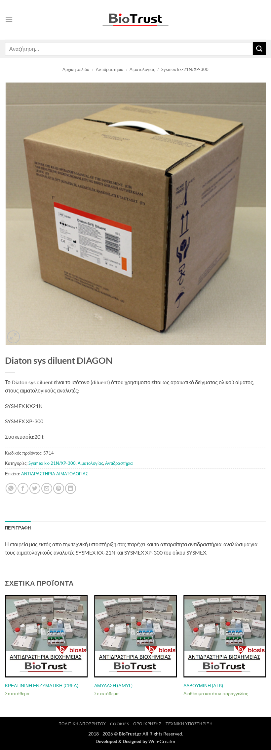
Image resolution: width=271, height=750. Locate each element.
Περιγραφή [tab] (18, 527)
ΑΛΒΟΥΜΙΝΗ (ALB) (203, 685)
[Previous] (5, 655)
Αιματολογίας (142, 69)
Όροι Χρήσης (147, 723)
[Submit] (259, 48)
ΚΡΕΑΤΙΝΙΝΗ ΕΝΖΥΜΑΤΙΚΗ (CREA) (41, 685)
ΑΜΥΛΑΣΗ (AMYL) (113, 685)
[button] (9, 20)
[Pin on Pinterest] (58, 488)
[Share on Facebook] (23, 488)
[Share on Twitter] (34, 488)
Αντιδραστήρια (110, 69)
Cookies (119, 723)
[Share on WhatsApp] (11, 488)
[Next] (266, 655)
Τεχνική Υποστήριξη (189, 723)
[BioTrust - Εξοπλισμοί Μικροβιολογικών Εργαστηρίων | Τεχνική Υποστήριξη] (135, 20)
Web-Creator (162, 741)
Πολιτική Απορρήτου (82, 723)
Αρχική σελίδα (76, 69)
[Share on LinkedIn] (70, 488)
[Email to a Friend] (46, 488)
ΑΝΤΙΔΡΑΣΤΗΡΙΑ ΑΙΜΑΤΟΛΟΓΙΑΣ (54, 473)
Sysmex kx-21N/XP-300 (185, 69)
